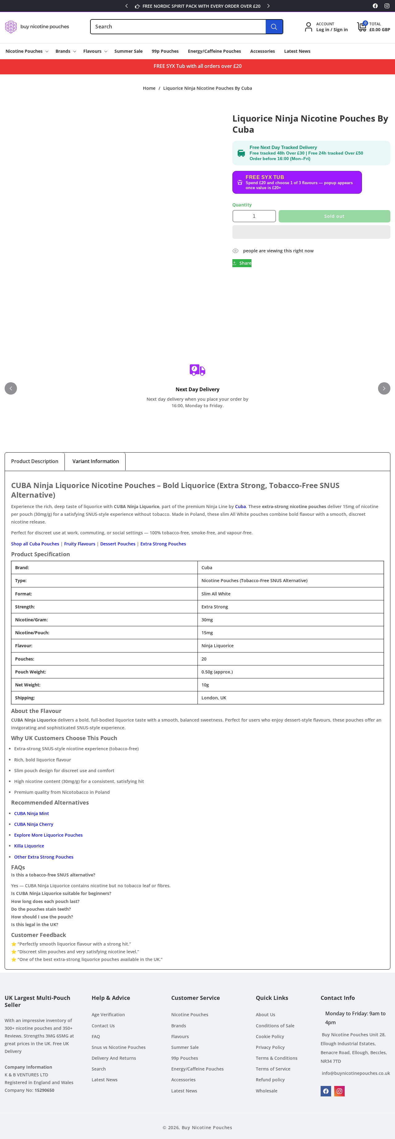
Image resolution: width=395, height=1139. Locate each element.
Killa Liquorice (29, 846)
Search (99, 1069)
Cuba (240, 506)
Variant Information (96, 461)
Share (245, 263)
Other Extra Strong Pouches (43, 857)
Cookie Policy (270, 1036)
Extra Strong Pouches (163, 544)
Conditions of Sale (275, 1026)
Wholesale (266, 1091)
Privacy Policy (270, 1047)
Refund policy (270, 1080)
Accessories (183, 1080)
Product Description (34, 461)
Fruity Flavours (79, 544)
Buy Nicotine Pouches (207, 1127)
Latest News (105, 1080)
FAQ (96, 1036)
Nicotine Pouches (189, 1015)
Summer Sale (185, 1047)
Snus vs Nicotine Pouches (119, 1047)
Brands (178, 1026)
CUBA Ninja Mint (31, 813)
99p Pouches (184, 1058)
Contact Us (103, 1026)
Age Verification (108, 1015)
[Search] (274, 27)
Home (149, 88)
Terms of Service (273, 1069)
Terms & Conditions (276, 1058)
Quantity (242, 205)
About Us (265, 1015)
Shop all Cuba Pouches (35, 544)
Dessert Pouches (117, 544)
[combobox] (186, 27)
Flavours (180, 1036)
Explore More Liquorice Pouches (48, 835)
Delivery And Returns (114, 1058)
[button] (311, 232)
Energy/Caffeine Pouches (197, 1069)
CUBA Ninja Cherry (33, 824)
